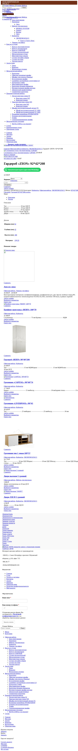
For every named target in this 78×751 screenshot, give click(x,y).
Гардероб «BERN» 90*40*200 (17, 359)
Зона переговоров (18, 20)
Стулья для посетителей (20, 52)
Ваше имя (6, 598)
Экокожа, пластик (8, 521)
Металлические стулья (20, 54)
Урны (14, 65)
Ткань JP (5, 539)
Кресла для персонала (19, 48)
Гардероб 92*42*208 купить (20, 192)
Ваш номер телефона (10, 605)
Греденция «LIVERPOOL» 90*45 (18, 403)
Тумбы (14, 118)
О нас (8, 575)
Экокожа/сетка (7, 516)
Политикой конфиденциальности (11, 615)
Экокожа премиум (8, 523)
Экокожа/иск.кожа (8, 519)
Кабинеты (15, 36)
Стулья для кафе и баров (20, 58)
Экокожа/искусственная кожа (12, 518)
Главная (7, 149)
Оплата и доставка (12, 577)
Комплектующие (22, 100)
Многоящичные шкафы (20, 84)
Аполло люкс (10, 287)
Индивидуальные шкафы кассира (23, 88)
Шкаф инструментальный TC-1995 (28, 112)
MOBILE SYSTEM (22, 28)
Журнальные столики (19, 69)
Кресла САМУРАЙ (18, 50)
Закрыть (3, 731)
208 (16, 235)
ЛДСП (17, 240)
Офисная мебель (16, 149)
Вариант (7, 179)
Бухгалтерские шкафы (19, 79)
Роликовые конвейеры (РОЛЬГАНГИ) (25, 114)
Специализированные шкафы (22, 119)
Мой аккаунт (10, 588)
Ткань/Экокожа (7, 530)
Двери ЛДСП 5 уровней (14, 497)
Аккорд (18, 30)
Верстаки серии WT (23, 98)
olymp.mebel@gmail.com (10, 2)
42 (15, 229)
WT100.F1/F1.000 (10, 158)
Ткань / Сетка (7, 541)
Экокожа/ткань (7, 514)
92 (15, 224)
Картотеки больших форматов (22, 86)
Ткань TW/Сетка (8, 536)
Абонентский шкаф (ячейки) (22, 90)
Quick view (7, 302)
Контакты (9, 579)
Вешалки (15, 67)
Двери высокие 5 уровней (15, 476)
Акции (8, 581)
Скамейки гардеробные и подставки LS (26, 81)
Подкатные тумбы (18, 82)
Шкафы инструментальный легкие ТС (25, 108)
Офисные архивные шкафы (21, 75)
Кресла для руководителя (20, 47)
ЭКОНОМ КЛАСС (22, 38)
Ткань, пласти (7, 534)
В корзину (8, 185)
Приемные (15, 22)
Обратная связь (11, 584)
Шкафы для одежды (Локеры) (22, 77)
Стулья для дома (17, 59)
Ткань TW (5, 538)
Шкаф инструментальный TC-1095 (28, 110)
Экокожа (5, 525)
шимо (4, 527)
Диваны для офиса (18, 42)
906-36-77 (5, 3)
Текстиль (5, 545)
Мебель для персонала (19, 26)
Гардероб (7, 192)
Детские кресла (17, 61)
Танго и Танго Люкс (27, 40)
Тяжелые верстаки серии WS (22, 102)
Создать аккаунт (6, 742)
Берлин (18, 32)
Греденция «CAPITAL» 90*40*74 (18, 382)
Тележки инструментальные (22, 116)
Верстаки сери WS (22, 104)
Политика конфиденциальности (17, 586)
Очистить (13, 180)
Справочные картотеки (20, 92)
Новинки (9, 582)
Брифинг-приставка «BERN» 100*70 (20, 310)
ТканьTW (5, 528)
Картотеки (15, 73)
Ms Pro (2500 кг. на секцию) (21, 124)
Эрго (18, 24)
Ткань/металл (7, 532)
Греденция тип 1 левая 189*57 (17, 453)
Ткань (4, 543)
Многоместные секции (20, 56)
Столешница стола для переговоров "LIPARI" (20, 153)
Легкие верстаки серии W (21, 96)
